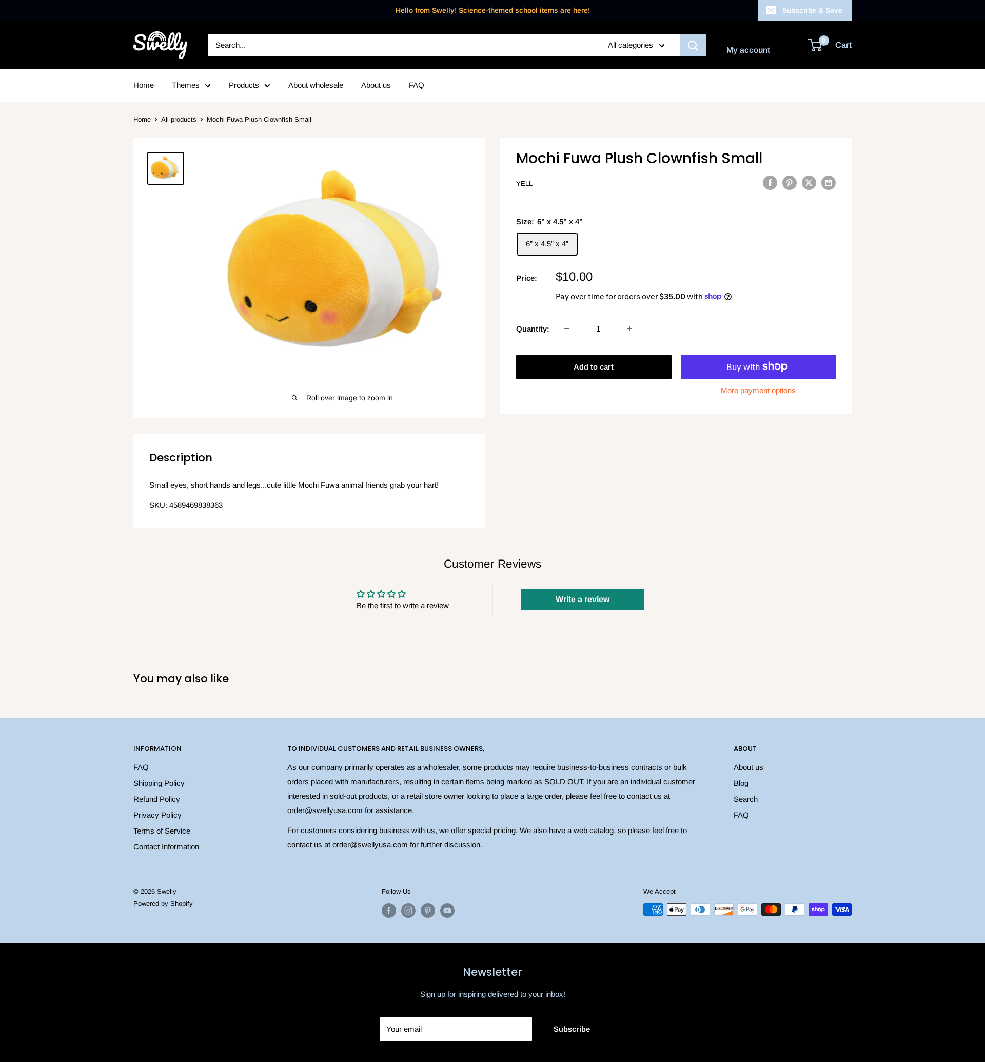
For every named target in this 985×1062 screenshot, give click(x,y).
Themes (186, 85)
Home (143, 85)
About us (376, 85)
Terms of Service (161, 830)
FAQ (416, 85)
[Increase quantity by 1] (629, 328)
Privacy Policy (157, 814)
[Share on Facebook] (770, 182)
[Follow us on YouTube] (447, 910)
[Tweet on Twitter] (809, 182)
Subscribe (572, 1029)
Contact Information (166, 846)
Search (746, 799)
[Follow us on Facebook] (389, 910)
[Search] (693, 45)
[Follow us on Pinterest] (428, 910)
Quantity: (532, 328)
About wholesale (315, 85)
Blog (741, 783)
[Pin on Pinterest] (789, 182)
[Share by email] (828, 182)
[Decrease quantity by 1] (567, 328)
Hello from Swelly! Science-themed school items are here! (493, 10)
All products (178, 119)
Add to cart (594, 366)
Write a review (582, 599)
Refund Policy (156, 799)
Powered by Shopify (163, 903)
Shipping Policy (159, 783)
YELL (524, 183)
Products (244, 85)
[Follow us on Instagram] (408, 910)
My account (748, 50)
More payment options (758, 389)
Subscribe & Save (812, 10)
